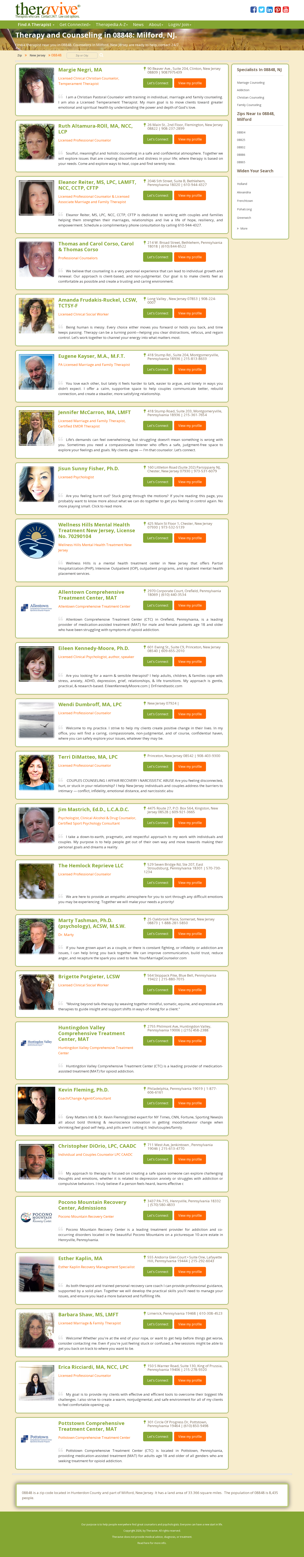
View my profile (190, 83)
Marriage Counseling (251, 83)
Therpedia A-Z (111, 24)
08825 (241, 140)
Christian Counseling (250, 97)
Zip (19, 55)
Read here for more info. (152, 1543)
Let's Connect (157, 83)
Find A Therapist (35, 24)
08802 (241, 147)
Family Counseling (249, 105)
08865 (241, 162)
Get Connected (74, 24)
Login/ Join (178, 24)
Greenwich (244, 218)
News (138, 24)
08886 (241, 155)
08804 (241, 132)
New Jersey (37, 55)
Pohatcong (244, 209)
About (155, 24)
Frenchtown (245, 201)
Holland (242, 184)
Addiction (243, 90)
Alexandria (244, 192)
